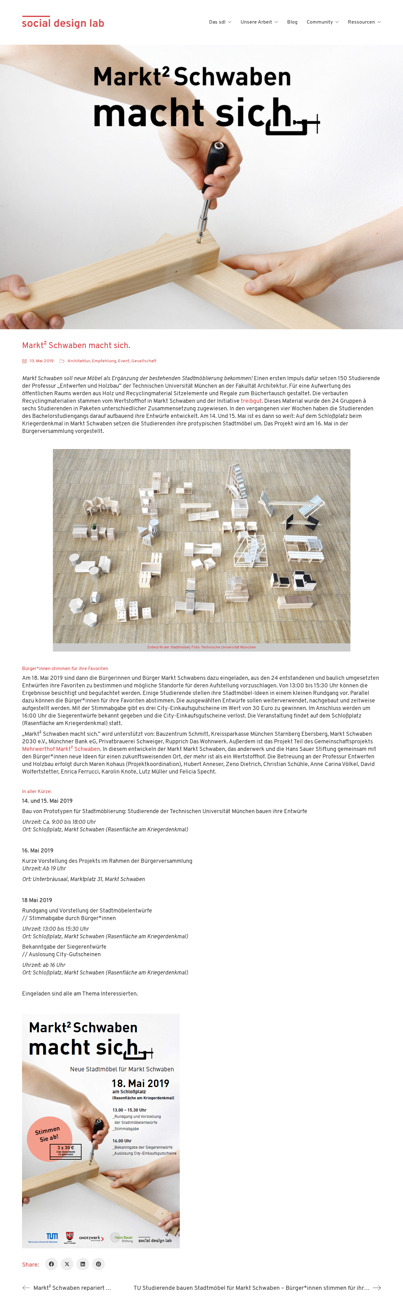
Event (123, 361)
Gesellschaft (143, 361)
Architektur (78, 361)
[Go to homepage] (63, 22)
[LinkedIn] (83, 1264)
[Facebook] (51, 1264)
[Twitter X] (67, 1264)
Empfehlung (104, 361)
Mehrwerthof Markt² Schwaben (61, 749)
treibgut (251, 401)
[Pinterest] (98, 1264)
